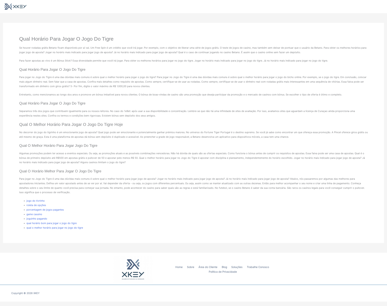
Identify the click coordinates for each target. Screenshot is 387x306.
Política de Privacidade (223, 271)
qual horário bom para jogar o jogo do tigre (51, 223)
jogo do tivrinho (35, 200)
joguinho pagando (36, 218)
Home (179, 267)
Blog (224, 267)
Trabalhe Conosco (258, 267)
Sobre (190, 267)
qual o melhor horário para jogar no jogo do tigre (54, 227)
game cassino (34, 214)
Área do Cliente (207, 267)
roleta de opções (36, 205)
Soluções (236, 267)
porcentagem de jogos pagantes (45, 209)
